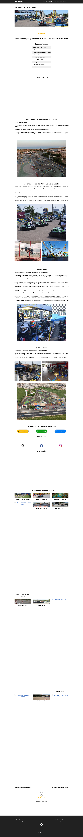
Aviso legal (55, 819)
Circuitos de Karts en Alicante (22, 5)
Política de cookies (63, 819)
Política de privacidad (60, 821)
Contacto (64, 1)
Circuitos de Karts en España (51, 1)
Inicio (44, 1)
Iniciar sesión (59, 1)
